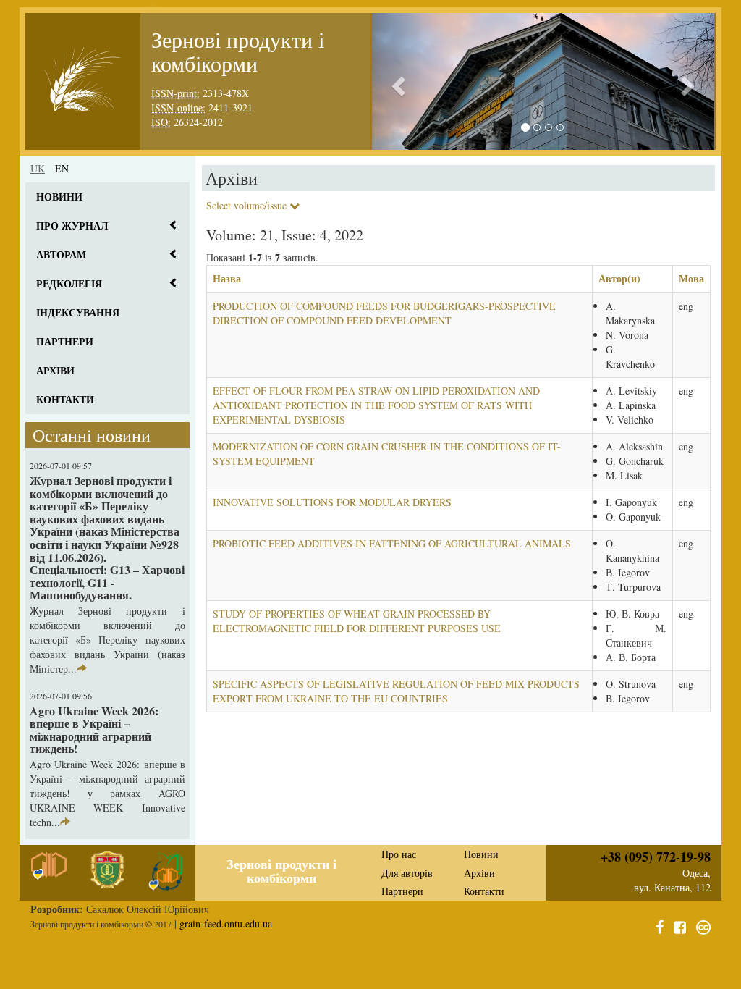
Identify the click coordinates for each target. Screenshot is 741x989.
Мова (691, 278)
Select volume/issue (247, 205)
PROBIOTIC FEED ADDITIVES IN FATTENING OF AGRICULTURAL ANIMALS (392, 543)
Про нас (398, 854)
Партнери (64, 341)
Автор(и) (619, 278)
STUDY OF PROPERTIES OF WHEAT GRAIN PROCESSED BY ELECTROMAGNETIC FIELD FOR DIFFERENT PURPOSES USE (357, 621)
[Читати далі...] (82, 669)
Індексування (77, 312)
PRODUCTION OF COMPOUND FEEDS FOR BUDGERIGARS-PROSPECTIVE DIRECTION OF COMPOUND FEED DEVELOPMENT (384, 313)
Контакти (65, 399)
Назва (227, 278)
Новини (59, 196)
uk (37, 168)
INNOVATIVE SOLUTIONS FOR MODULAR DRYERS (332, 502)
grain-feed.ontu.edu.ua (225, 923)
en (62, 168)
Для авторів (407, 873)
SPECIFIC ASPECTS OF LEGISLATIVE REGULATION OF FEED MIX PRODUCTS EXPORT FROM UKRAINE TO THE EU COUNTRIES (396, 691)
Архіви (55, 370)
